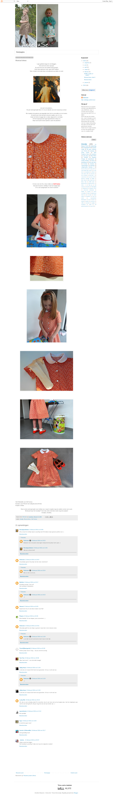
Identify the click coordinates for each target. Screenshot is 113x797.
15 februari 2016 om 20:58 (32, 658)
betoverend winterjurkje (89, 189)
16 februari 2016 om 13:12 (34, 711)
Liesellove (93, 154)
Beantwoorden (23, 534)
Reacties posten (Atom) (30, 775)
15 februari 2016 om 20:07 (32, 559)
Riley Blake (93, 155)
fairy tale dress (92, 162)
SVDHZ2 (86, 157)
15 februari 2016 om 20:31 (32, 625)
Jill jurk (93, 172)
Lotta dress (85, 155)
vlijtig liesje (22, 667)
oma (89, 199)
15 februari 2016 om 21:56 (40, 547)
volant (90, 204)
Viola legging (93, 186)
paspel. (87, 201)
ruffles (82, 202)
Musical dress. (92, 183)
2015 (84, 85)
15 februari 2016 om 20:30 (31, 616)
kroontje (85, 163)
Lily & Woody (84, 175)
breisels (88, 191)
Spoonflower (91, 159)
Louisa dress (84, 176)
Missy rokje (83, 181)
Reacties (23, 537)
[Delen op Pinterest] (52, 517)
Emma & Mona (84, 168)
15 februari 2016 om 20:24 (38, 570)
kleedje (21, 519)
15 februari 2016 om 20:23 (38, 540)
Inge (20, 720)
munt (93, 196)
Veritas (93, 160)
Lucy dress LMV (91, 176)
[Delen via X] (49, 517)
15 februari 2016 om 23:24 (33, 700)
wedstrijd (92, 165)
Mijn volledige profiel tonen (88, 100)
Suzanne (88, 186)
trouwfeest (83, 204)
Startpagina (20, 52)
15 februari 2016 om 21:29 (38, 678)
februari (87, 71)
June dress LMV (84, 173)
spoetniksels (23, 711)
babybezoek (85, 188)
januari (86, 82)
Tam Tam (21, 658)
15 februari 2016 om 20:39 (38, 648)
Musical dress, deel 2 (89, 77)
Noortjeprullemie (24, 529)
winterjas (92, 151)
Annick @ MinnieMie (25, 730)
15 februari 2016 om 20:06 (36, 529)
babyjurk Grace (93, 188)
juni (86, 65)
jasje (90, 194)
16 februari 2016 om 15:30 (29, 720)
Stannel (21, 606)
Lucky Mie (22, 700)
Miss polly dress (91, 180)
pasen (93, 199)
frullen (88, 193)
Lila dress (92, 173)
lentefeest (88, 196)
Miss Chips (83, 180)
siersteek (88, 202)
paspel (82, 201)
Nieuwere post (19, 772)
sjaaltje (93, 202)
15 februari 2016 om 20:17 (31, 582)
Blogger (76, 793)
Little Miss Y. (92, 175)
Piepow (21, 616)
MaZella (21, 582)
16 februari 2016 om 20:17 (38, 730)
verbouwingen (84, 165)
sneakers (92, 163)
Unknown (26, 540)
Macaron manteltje (85, 178)
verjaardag (93, 146)
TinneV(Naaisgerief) (25, 648)
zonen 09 (92, 206)
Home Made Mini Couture (86, 170)
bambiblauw (84, 162)
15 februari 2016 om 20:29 (31, 606)
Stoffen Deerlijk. (85, 160)
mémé (82, 198)
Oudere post (74, 772)
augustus (87, 62)
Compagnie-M (87, 147)
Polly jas (90, 185)
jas (86, 194)
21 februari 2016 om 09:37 (32, 740)
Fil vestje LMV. (92, 168)
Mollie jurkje (91, 181)
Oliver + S (83, 185)
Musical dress (27, 519)
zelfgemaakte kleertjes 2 (87, 167)
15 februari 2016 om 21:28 (38, 636)
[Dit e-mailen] (46, 517)
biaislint (82, 191)
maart (86, 69)
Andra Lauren (85, 152)
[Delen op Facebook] (50, 517)
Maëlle (93, 178)
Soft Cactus (34, 519)
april (86, 67)
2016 (84, 60)
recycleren (92, 201)
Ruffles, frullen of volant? (88, 74)
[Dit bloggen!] (47, 517)
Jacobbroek (87, 172)
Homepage (47, 772)
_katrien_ (22, 740)
